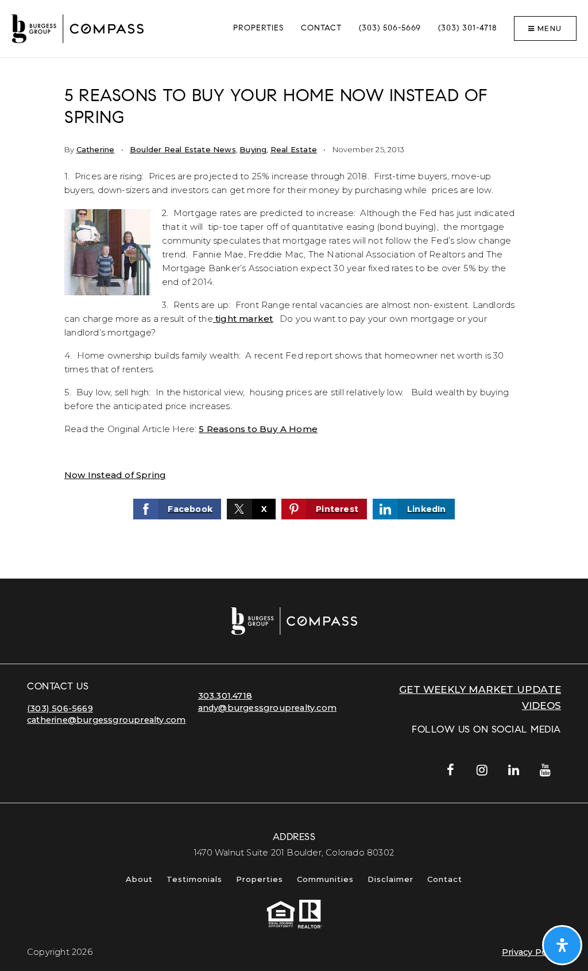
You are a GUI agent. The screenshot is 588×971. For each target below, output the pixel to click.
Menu (548, 28)
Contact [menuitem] (321, 29)
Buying (252, 149)
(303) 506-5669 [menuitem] (390, 29)
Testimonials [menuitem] (194, 879)
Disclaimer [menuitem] (390, 879)
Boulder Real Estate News (183, 149)
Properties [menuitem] (258, 29)
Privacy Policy (531, 952)
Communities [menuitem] (325, 879)
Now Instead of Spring (115, 474)
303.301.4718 (225, 696)
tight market (243, 318)
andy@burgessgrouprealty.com (267, 708)
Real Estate (293, 149)
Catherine (95, 149)
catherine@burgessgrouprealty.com (106, 720)
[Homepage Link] (77, 27)
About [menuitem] (139, 879)
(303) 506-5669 (60, 708)
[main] (294, 318)
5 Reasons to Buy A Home (258, 428)
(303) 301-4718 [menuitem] (467, 29)
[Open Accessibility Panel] (562, 945)
